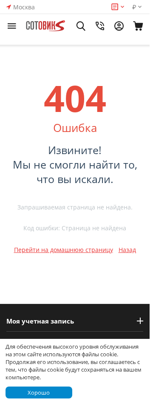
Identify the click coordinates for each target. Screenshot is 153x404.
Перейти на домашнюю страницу (63, 250)
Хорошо (39, 392)
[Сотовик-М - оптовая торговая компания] (46, 26)
